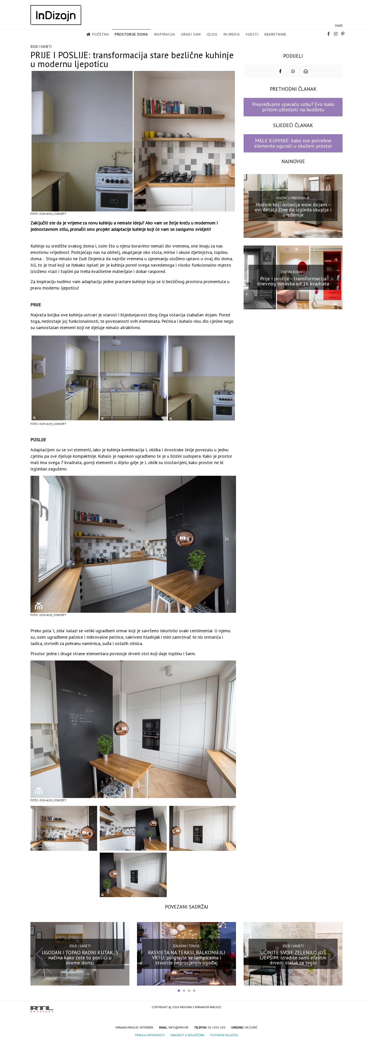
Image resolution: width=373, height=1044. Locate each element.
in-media (231, 34)
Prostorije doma (131, 34)
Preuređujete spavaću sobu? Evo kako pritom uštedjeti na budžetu (293, 107)
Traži (339, 25)
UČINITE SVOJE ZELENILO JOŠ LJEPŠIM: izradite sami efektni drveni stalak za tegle (293, 957)
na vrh (337, 1007)
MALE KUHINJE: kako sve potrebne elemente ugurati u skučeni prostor (293, 143)
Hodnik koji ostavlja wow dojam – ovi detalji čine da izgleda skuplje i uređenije (293, 209)
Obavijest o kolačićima (187, 1035)
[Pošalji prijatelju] (306, 71)
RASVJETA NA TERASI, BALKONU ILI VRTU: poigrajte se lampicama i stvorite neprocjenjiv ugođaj (186, 957)
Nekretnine (275, 34)
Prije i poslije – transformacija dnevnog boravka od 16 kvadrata (293, 281)
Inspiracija (164, 34)
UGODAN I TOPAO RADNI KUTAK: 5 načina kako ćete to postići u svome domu (80, 957)
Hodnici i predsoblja (293, 198)
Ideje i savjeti (41, 46)
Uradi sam (191, 34)
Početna (100, 34)
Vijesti (252, 34)
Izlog (212, 34)
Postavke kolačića (224, 1035)
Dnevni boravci (293, 272)
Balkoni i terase (186, 946)
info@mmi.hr (178, 1027)
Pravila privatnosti (149, 1035)
